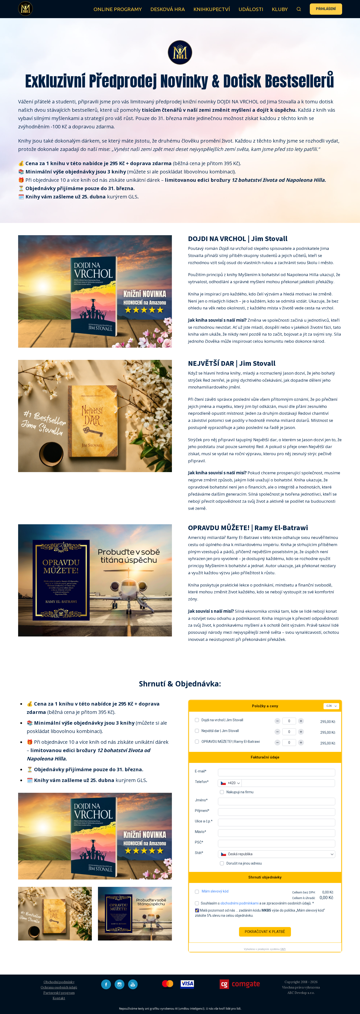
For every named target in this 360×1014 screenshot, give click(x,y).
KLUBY (280, 9)
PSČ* (199, 842)
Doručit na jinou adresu (244, 863)
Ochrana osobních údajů (59, 987)
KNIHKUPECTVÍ (211, 9)
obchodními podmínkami (239, 903)
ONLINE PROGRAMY (118, 9)
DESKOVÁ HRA (167, 9)
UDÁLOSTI (251, 9)
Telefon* (202, 782)
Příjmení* (202, 811)
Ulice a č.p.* (204, 821)
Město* (200, 832)
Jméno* (201, 800)
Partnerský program (59, 993)
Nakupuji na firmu (239, 792)
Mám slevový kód (215, 891)
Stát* (199, 853)
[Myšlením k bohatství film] (25, 9)
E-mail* (200, 771)
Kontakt (59, 998)
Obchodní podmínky (59, 982)
